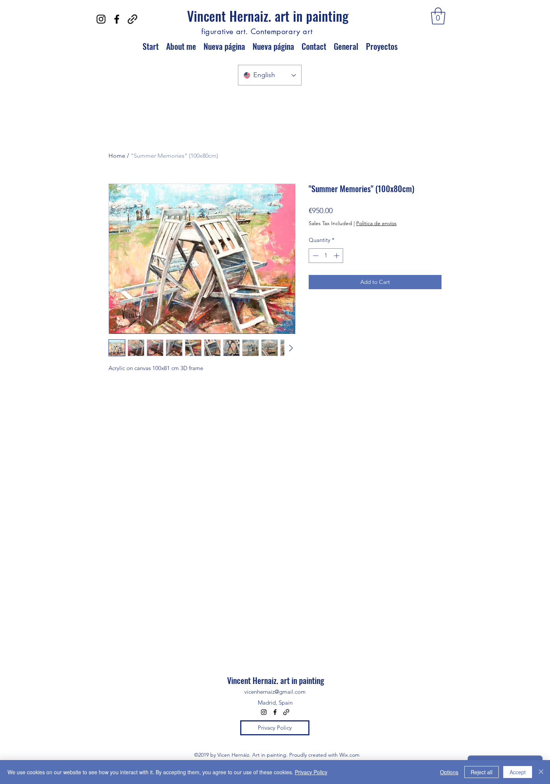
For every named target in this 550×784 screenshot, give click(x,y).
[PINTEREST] (132, 19)
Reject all (481, 772)
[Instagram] (101, 19)
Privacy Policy (311, 772)
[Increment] (337, 256)
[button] (438, 15)
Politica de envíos (376, 223)
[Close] (541, 772)
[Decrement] (315, 256)
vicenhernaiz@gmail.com (275, 691)
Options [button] (449, 772)
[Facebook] (117, 19)
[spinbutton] (326, 256)
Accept (518, 772)
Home (117, 155)
